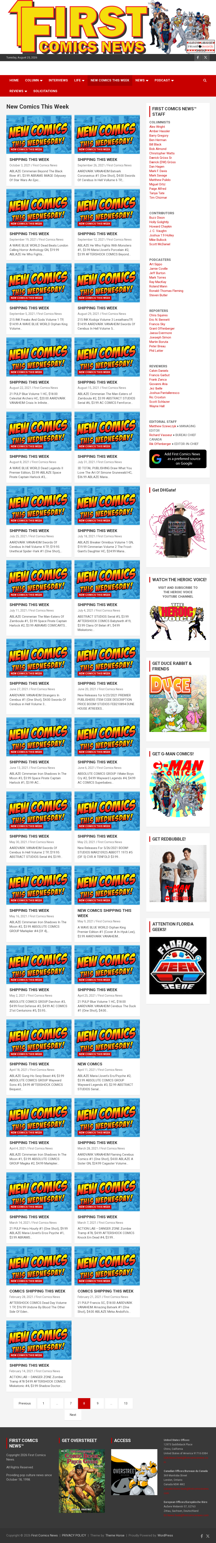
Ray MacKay (157, 282)
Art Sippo (155, 264)
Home (14, 80)
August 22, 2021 (20, 387)
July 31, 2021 (86, 462)
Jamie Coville (158, 269)
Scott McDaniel (159, 244)
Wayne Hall (157, 406)
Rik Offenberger (160, 444)
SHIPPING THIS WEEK (29, 159)
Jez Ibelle (155, 388)
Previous (25, 1403)
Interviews (58, 80)
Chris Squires (158, 315)
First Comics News (45, 165)
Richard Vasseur (160, 435)
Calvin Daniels (158, 371)
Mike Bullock (157, 240)
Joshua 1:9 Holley (161, 235)
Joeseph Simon (160, 337)
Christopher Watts (162, 153)
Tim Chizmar (158, 197)
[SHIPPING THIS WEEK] (39, 134)
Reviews (16, 91)
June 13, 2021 (18, 767)
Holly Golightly (159, 222)
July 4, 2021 (85, 610)
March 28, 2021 (88, 1148)
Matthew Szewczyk (162, 426)
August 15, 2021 (88, 387)
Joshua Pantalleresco (164, 393)
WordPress (165, 1535)
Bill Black (155, 144)
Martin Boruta (158, 342)
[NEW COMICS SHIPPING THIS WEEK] (107, 885)
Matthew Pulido (160, 180)
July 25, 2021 (18, 536)
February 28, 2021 (21, 1297)
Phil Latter (156, 351)
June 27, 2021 (18, 689)
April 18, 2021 (18, 1069)
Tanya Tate (157, 193)
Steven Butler (158, 295)
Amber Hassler (159, 131)
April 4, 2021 (17, 1148)
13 (125, 1403)
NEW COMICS (90, 1064)
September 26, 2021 (91, 165)
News (140, 80)
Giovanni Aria (158, 384)
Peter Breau (157, 346)
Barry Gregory (158, 135)
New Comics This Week (110, 80)
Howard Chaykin (160, 226)
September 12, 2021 (91, 239)
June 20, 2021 (87, 689)
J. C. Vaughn (158, 231)
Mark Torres (157, 277)
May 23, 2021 (86, 842)
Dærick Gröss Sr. (160, 158)
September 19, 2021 (23, 239)
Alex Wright (157, 127)
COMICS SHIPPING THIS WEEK (37, 1291)
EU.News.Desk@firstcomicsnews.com (186, 1515)
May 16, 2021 (18, 916)
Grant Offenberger (162, 328)
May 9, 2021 (86, 921)
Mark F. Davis (158, 171)
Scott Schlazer (159, 402)
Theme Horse (114, 1535)
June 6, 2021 (86, 767)
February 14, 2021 (21, 1371)
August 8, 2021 (19, 462)
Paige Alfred (157, 189)
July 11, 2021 (18, 610)
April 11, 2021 (87, 1069)
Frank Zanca (158, 379)
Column (32, 80)
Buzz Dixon (157, 218)
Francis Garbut (159, 375)
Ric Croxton (157, 397)
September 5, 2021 (22, 313)
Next (73, 1415)
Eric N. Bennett (159, 320)
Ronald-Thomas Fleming (166, 291)
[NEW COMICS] (107, 1039)
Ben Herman (157, 140)
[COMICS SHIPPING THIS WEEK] (39, 1266)
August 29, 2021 (88, 313)
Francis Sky (157, 324)
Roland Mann (158, 286)
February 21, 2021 (89, 1297)
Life (77, 80)
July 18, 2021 (86, 536)
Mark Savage (158, 175)
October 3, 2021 (20, 165)
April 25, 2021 (87, 995)
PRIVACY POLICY (74, 1535)
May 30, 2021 (18, 842)
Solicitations (45, 91)
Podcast (162, 80)
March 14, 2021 (19, 1222)
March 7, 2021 (87, 1222)
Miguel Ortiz (157, 184)
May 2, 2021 (17, 995)
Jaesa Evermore (160, 333)
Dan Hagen (156, 166)
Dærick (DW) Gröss (162, 162)
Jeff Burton (157, 273)
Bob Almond (157, 149)
